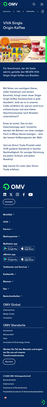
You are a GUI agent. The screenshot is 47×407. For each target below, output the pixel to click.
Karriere (9, 361)
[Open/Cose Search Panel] (34, 4)
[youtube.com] (30, 194)
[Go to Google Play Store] (10, 248)
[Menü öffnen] (42, 4)
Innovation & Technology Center (16, 342)
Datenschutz (8, 384)
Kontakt (9, 201)
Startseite (7, 11)
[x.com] (11, 194)
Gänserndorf (8, 334)
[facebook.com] (23, 194)
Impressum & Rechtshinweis (15, 388)
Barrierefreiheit (9, 380)
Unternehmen (9, 310)
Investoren (7, 318)
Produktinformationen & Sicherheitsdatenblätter (23, 391)
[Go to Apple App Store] (27, 248)
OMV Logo (8, 3)
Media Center (8, 314)
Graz (5, 338)
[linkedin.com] (4, 194)
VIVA (18, 11)
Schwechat (8, 330)
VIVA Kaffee (30, 11)
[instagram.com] (17, 194)
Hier (5, 165)
